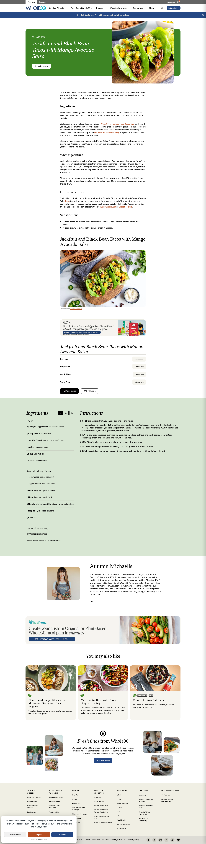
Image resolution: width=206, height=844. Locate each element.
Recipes (99, 8)
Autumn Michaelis (76, 309)
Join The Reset (103, 760)
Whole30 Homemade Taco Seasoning (117, 124)
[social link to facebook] (148, 840)
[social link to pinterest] (166, 840)
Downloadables (122, 803)
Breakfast (75, 795)
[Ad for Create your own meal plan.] (103, 630)
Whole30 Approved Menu (146, 807)
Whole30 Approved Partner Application (101, 811)
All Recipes (76, 822)
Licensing (142, 795)
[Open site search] (162, 8)
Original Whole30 (56, 8)
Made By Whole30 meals (103, 823)
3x (72, 413)
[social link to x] (154, 840)
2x (66, 413)
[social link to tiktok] (172, 840)
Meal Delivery (99, 801)
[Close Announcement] (203, 15)
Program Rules (32, 801)
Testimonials (31, 812)
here (67, 201)
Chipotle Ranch (125, 207)
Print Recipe (70, 391)
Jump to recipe (41, 66)
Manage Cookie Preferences (167, 800)
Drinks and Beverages (80, 814)
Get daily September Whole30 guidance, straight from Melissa (103, 15)
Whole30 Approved (118, 8)
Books (119, 799)
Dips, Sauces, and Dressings (78, 808)
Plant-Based (76, 818)
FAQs (118, 816)
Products (97, 797)
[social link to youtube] (178, 840)
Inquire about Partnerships (144, 819)
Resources (138, 8)
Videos (119, 807)
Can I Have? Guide (123, 824)
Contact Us (165, 795)
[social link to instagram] (92, 602)
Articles (119, 795)
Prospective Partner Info (101, 817)
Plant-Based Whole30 (80, 8)
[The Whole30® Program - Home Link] (36, 8)
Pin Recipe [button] (91, 391)
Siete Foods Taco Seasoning (106, 132)
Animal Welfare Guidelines (144, 813)
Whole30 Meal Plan (101, 805)
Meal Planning (121, 820)
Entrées (74, 799)
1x (60, 413)
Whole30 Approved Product (146, 800)
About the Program (34, 797)
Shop (151, 8)
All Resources (121, 828)
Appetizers (76, 803)
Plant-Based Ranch (107, 207)
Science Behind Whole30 (32, 807)
